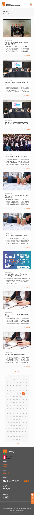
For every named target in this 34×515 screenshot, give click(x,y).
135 (11, 431)
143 (14, 434)
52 (14, 396)
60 (17, 399)
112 (26, 419)
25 (17, 385)
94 (14, 414)
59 (14, 399)
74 (17, 405)
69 (23, 402)
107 (11, 419)
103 (20, 416)
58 (10, 399)
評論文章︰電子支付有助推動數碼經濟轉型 (16, 315)
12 (20, 379)
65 (10, 402)
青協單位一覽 (6, 473)
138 (20, 431)
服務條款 (5, 466)
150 (14, 437)
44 (10, 393)
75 (20, 405)
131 (20, 428)
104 (23, 416)
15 (7, 382)
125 (23, 425)
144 (17, 434)
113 (8, 422)
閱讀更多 (28, 55)
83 (23, 408)
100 (11, 416)
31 (14, 388)
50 (7, 396)
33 (20, 388)
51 (10, 396)
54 (20, 396)
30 (10, 388)
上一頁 (17, 371)
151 (17, 437)
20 (23, 382)
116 (17, 422)
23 (10, 385)
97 (23, 414)
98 (26, 414)
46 (17, 393)
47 (20, 393)
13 (23, 379)
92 (7, 414)
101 (14, 416)
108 (14, 419)
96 (20, 414)
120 (8, 425)
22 (7, 385)
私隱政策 (5, 464)
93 (10, 414)
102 (17, 416)
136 (14, 431)
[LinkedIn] (17, 512)
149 (11, 437)
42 (26, 391)
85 (7, 411)
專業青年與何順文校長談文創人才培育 (16, 83)
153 (23, 437)
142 (11, 434)
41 (23, 391)
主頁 (4, 13)
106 (8, 419)
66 (14, 402)
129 (14, 428)
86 (10, 411)
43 (7, 393)
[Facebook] (12, 512)
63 (26, 399)
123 (17, 425)
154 (26, 437)
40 (20, 391)
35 (26, 388)
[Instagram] (19, 512)
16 (10, 382)
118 (23, 422)
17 (14, 382)
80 (14, 408)
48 (23, 393)
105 (26, 416)
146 (23, 434)
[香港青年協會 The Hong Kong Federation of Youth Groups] (11, 4)
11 (17, 379)
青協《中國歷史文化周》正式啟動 (15, 157)
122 (14, 425)
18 (17, 382)
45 (14, 393)
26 (20, 385)
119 (26, 422)
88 (17, 411)
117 (20, 422)
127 (8, 428)
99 (7, 416)
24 (14, 385)
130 (17, 428)
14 (26, 379)
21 (26, 382)
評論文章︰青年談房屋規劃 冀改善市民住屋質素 (16, 196)
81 (17, 408)
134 (8, 431)
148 (8, 437)
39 (17, 391)
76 (23, 405)
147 (26, 434)
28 (26, 385)
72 (10, 405)
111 (23, 419)
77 (26, 405)
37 (10, 391)
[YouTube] (15, 512)
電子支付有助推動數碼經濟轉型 (14, 354)
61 (20, 399)
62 (23, 399)
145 (20, 434)
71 (7, 405)
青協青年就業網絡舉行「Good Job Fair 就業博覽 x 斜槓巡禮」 (15, 275)
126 (26, 425)
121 (11, 425)
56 (26, 396)
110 (20, 419)
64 (7, 402)
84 (26, 408)
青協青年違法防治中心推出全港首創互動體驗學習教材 (16, 43)
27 (23, 385)
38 (14, 391)
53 (17, 396)
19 (20, 382)
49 (26, 393)
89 (20, 411)
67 (17, 402)
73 (14, 405)
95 (17, 414)
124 (20, 425)
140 (26, 431)
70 (26, 402)
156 (17, 439)
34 (23, 388)
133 (26, 428)
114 (11, 422)
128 (11, 428)
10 (14, 379)
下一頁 (16, 443)
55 (23, 396)
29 (7, 388)
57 (7, 399)
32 (17, 388)
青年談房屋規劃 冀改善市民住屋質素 (16, 235)
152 (20, 437)
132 (23, 428)
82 (20, 408)
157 (20, 439)
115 (14, 422)
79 (10, 408)
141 (8, 434)
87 (14, 411)
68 (20, 402)
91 (26, 411)
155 (14, 439)
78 (7, 408)
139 (23, 431)
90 (23, 411)
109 (17, 419)
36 (7, 391)
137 (17, 431)
